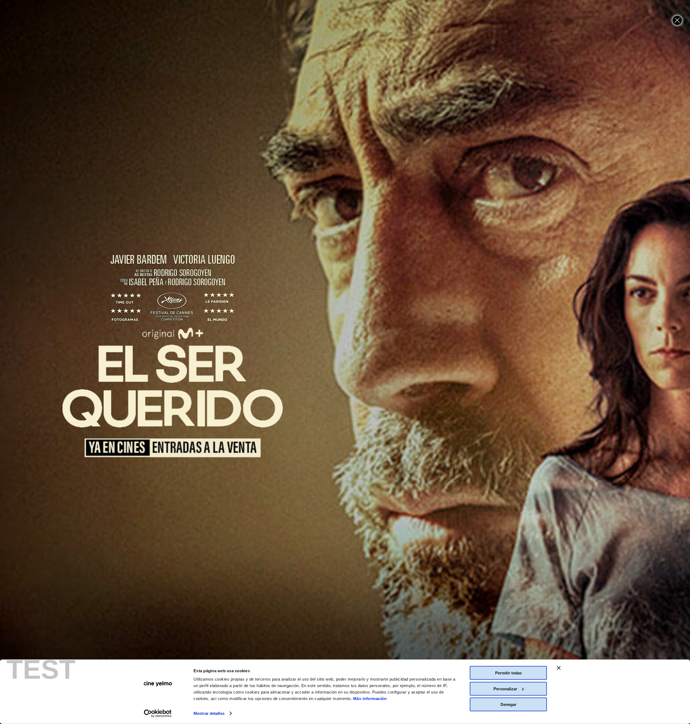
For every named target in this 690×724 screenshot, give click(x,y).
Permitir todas (508, 673)
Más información (370, 698)
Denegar (508, 704)
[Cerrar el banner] (559, 668)
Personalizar (505, 688)
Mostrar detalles (209, 713)
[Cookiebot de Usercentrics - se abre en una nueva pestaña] (157, 713)
